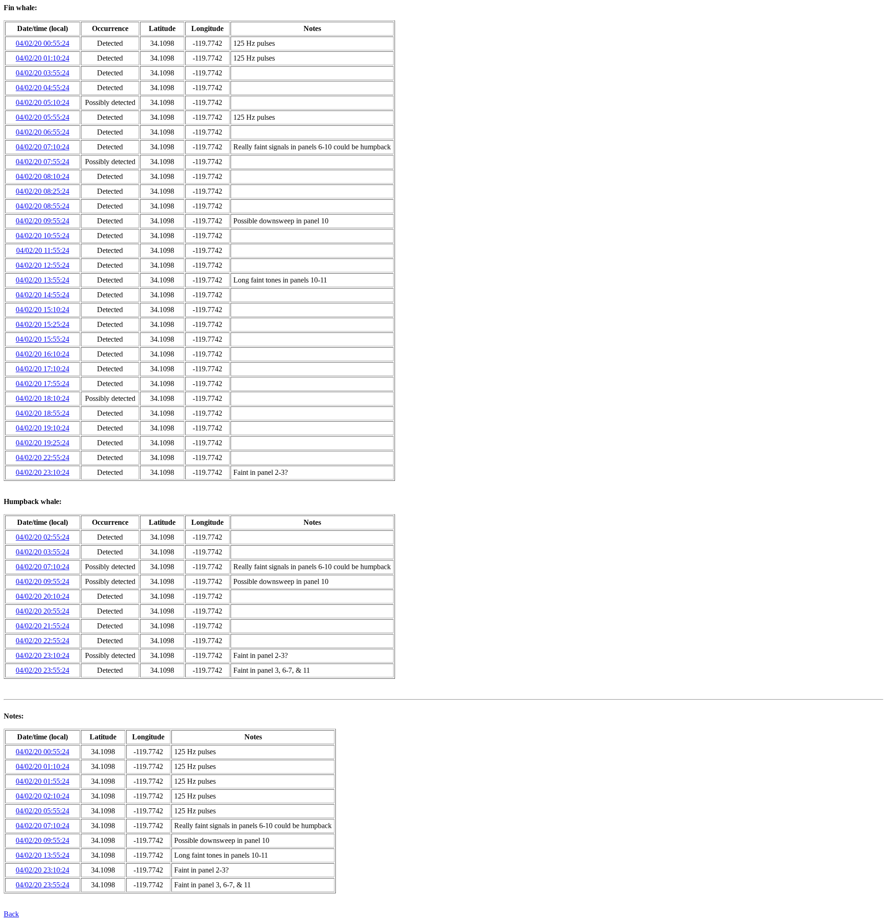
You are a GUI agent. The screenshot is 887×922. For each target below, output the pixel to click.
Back (11, 914)
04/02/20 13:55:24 (42, 280)
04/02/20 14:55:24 (42, 295)
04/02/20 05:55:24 (42, 117)
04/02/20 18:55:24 (42, 413)
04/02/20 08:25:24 (42, 191)
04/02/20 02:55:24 (42, 537)
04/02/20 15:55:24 (42, 339)
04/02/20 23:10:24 (42, 472)
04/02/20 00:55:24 (42, 43)
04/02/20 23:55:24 (42, 670)
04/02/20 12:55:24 (42, 265)
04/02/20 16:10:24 (42, 354)
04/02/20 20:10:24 (42, 596)
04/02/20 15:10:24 (42, 309)
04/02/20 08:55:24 (42, 206)
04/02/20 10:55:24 (42, 236)
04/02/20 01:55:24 (42, 781)
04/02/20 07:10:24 (42, 147)
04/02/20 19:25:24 (42, 443)
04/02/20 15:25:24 (42, 324)
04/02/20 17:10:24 (42, 369)
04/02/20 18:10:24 (42, 398)
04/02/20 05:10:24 (42, 102)
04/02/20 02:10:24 (42, 796)
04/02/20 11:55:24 (42, 250)
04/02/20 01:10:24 (42, 58)
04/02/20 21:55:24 (42, 626)
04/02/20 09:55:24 (42, 221)
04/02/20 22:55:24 (42, 457)
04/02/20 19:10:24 (42, 428)
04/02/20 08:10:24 (42, 176)
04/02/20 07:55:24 (42, 162)
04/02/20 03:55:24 (42, 73)
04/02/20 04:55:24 (42, 88)
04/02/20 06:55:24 (42, 132)
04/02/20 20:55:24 (42, 611)
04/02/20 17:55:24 (42, 383)
